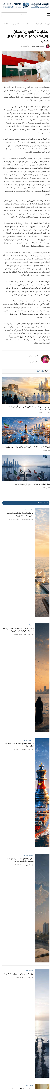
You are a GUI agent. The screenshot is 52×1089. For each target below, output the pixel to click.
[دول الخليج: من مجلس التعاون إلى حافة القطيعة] (26, 468)
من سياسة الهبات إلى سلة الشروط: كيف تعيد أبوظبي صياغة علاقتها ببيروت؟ (28, 408)
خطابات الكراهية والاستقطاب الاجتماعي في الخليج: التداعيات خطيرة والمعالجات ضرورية (18, 629)
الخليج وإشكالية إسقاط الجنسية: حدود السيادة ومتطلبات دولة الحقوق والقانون (19, 860)
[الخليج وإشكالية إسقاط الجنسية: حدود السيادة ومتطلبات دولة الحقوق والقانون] (42, 908)
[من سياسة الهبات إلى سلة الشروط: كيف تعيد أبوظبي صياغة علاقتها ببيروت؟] (26, 390)
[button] (48, 15)
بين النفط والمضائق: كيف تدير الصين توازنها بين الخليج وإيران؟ (27, 446)
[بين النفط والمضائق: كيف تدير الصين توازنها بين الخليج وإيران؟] (26, 430)
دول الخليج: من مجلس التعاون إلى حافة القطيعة (32, 484)
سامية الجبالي (35, 46)
